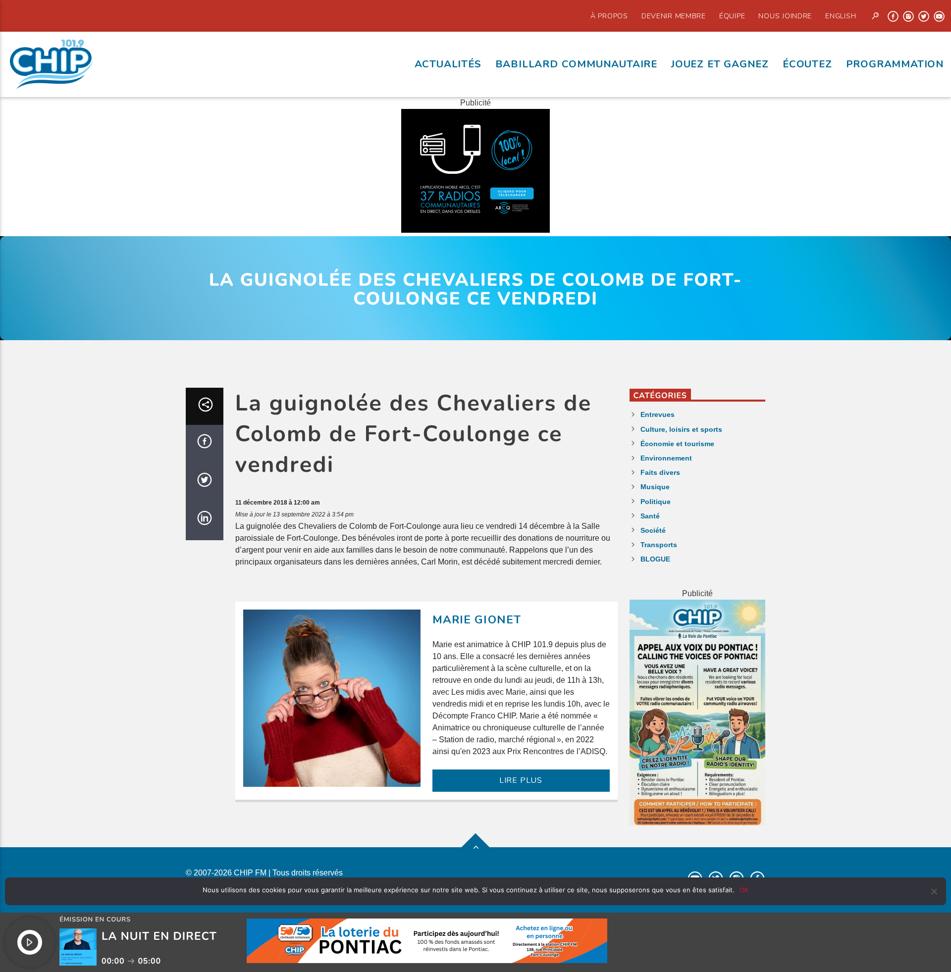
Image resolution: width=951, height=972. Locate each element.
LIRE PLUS (520, 780)
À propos (609, 16)
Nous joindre (785, 16)
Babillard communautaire (576, 64)
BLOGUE (655, 559)
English (840, 16)
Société (653, 530)
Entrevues (657, 414)
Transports (658, 545)
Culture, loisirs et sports (681, 429)
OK (744, 890)
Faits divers (660, 472)
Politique (655, 502)
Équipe (732, 16)
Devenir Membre (673, 16)
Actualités (448, 64)
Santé (650, 516)
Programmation (895, 64)
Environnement (666, 458)
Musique (655, 487)
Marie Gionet (477, 619)
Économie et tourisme (677, 444)
